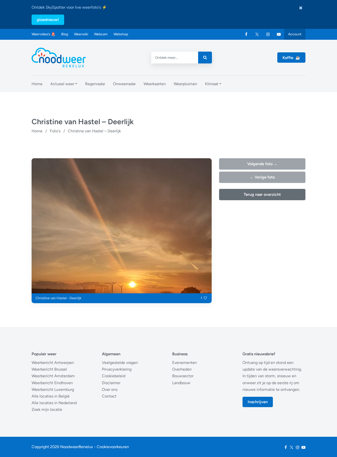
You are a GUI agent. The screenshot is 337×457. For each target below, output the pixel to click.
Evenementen (184, 362)
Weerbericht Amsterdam (53, 376)
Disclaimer (111, 382)
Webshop (120, 34)
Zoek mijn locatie (47, 409)
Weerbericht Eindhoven (52, 382)
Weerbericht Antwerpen (53, 362)
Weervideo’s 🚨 (43, 34)
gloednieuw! (48, 19)
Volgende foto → (262, 163)
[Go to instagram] (267, 34)
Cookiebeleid (113, 376)
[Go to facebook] (246, 34)
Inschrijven (258, 401)
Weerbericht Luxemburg (53, 389)
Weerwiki (81, 34)
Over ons (109, 389)
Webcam (101, 34)
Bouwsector (182, 376)
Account (294, 34)
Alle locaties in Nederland (54, 402)
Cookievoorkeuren (113, 446)
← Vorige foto (262, 177)
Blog (64, 34)
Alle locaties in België (51, 396)
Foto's (55, 131)
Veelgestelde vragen (120, 362)
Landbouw (181, 382)
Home (37, 131)
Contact (109, 396)
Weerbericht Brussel (49, 369)
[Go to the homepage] (59, 57)
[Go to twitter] (257, 34)
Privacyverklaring (116, 369)
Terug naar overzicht (262, 194)
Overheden (182, 369)
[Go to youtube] (278, 34)
